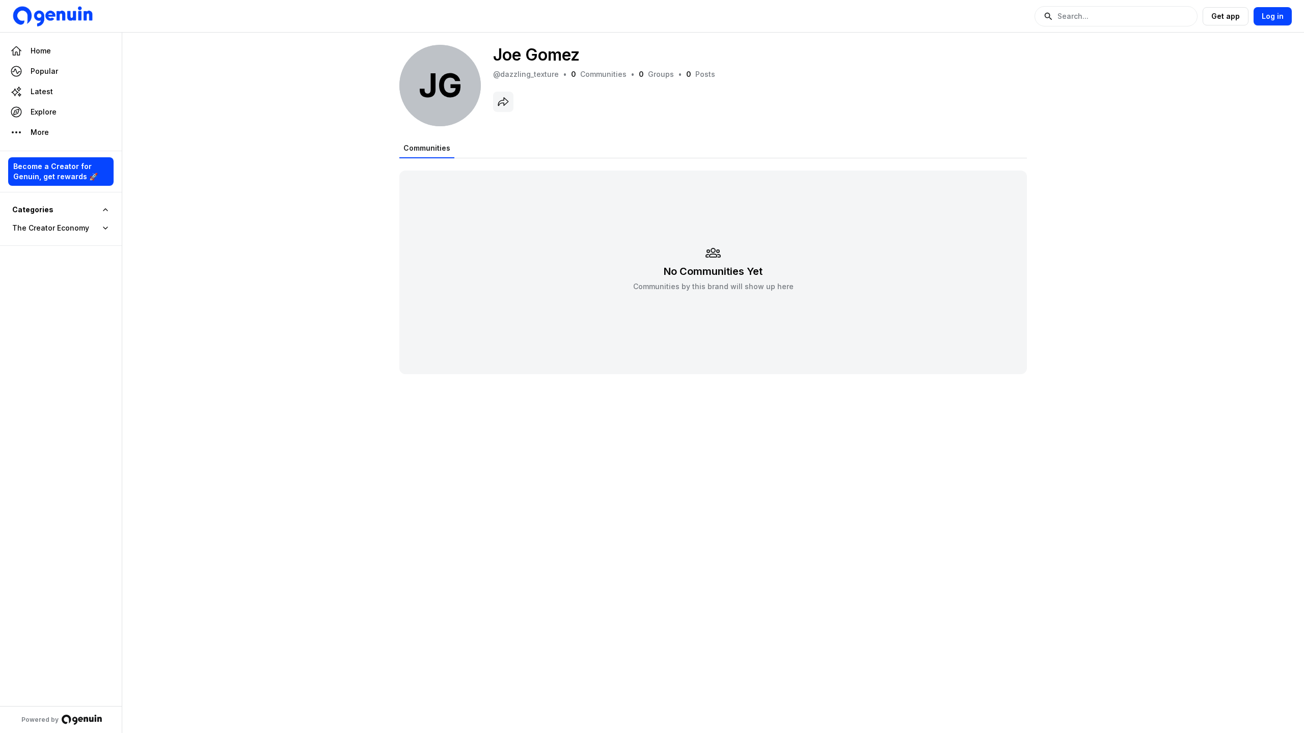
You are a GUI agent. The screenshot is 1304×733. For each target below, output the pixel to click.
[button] (1116, 16)
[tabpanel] (713, 266)
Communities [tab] (426, 148)
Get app (1225, 16)
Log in (1273, 16)
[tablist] (426, 148)
